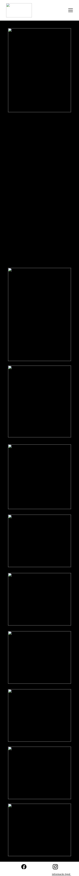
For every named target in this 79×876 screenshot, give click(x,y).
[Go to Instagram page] (55, 866)
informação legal (61, 874)
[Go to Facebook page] (23, 866)
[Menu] (70, 10)
